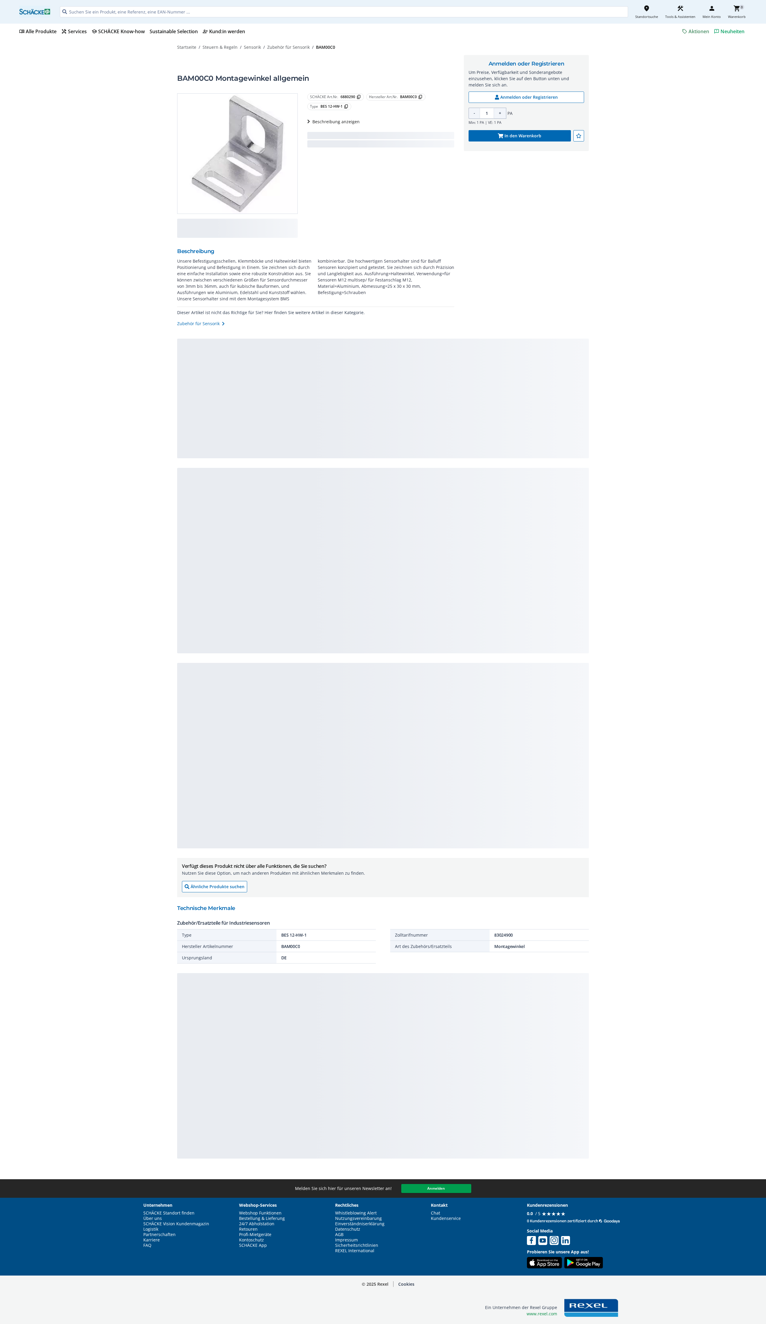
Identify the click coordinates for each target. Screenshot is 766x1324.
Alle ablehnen (695, 1284)
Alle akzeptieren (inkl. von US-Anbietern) (695, 1260)
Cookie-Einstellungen (695, 1306)
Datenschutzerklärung (124, 1285)
